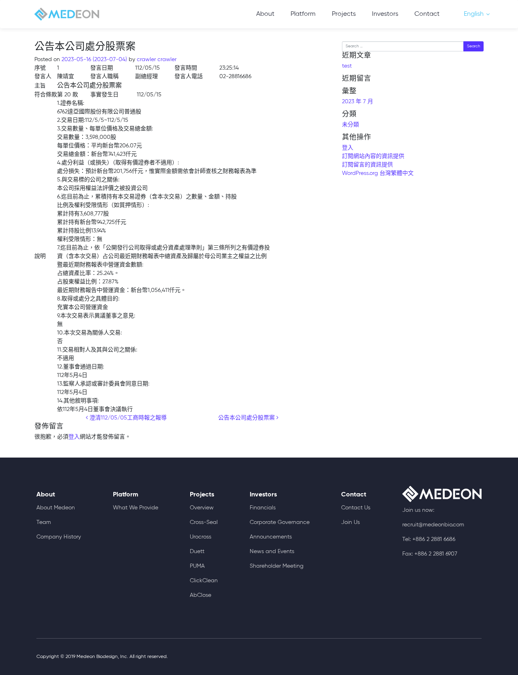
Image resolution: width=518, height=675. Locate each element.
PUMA (197, 566)
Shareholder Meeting (277, 566)
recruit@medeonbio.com (433, 525)
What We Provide (135, 508)
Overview (202, 508)
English (474, 14)
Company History (58, 537)
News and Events (272, 551)
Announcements (271, 537)
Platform (303, 14)
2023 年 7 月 (357, 101)
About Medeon (55, 508)
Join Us (350, 522)
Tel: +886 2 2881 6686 (428, 539)
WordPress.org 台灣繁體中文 (378, 173)
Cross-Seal (204, 522)
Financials (263, 508)
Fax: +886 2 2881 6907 (429, 554)
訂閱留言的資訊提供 (367, 165)
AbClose (200, 595)
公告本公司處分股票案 (247, 418)
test (347, 66)
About (265, 14)
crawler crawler (155, 59)
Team (43, 522)
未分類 (350, 125)
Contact (426, 14)
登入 (74, 437)
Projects (344, 14)
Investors (385, 14)
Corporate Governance (280, 522)
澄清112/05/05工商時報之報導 (127, 418)
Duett (197, 551)
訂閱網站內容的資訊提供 (373, 156)
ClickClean (204, 580)
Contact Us (355, 508)
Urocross (200, 537)
